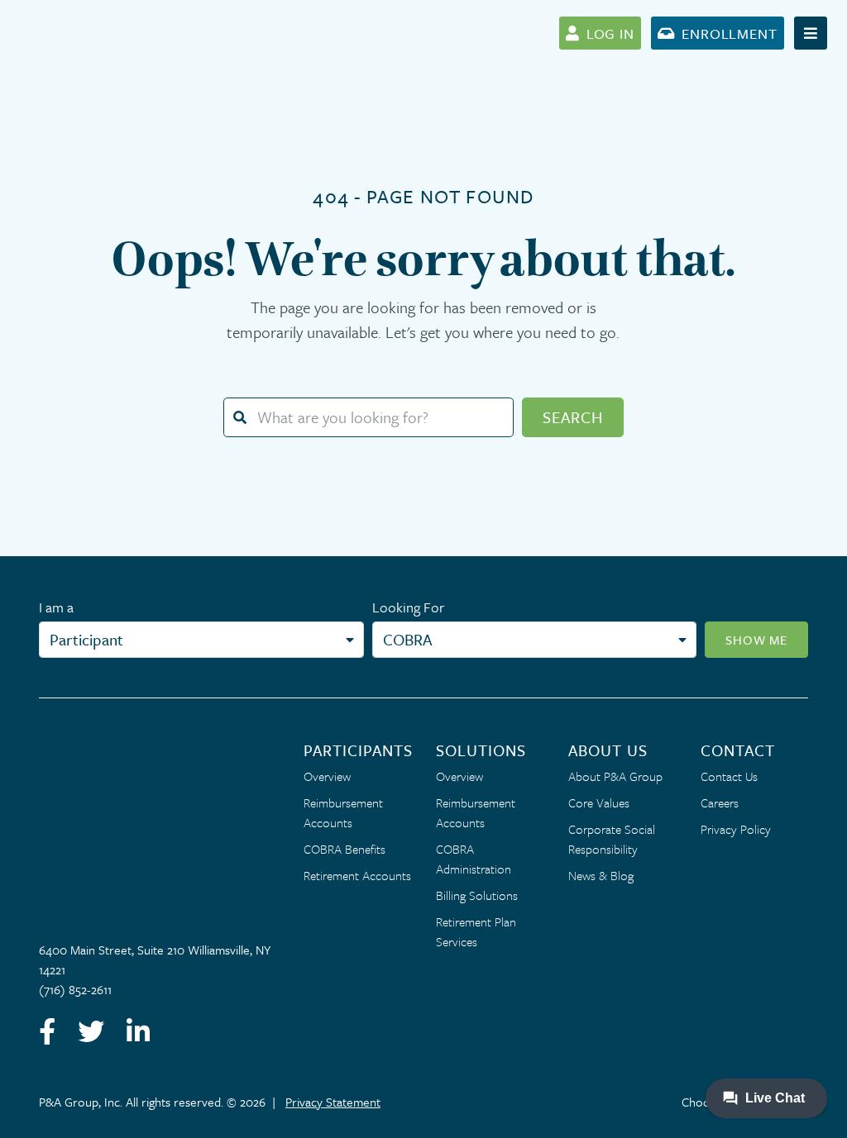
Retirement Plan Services (476, 931)
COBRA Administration (473, 859)
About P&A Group (615, 776)
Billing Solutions (477, 895)
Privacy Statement (332, 1102)
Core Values (598, 802)
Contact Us (729, 776)
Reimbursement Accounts (343, 812)
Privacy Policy (736, 829)
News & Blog (601, 875)
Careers (720, 802)
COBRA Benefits (344, 849)
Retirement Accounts (357, 875)
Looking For (408, 607)
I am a (56, 607)
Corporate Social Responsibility (611, 839)
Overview (327, 776)
